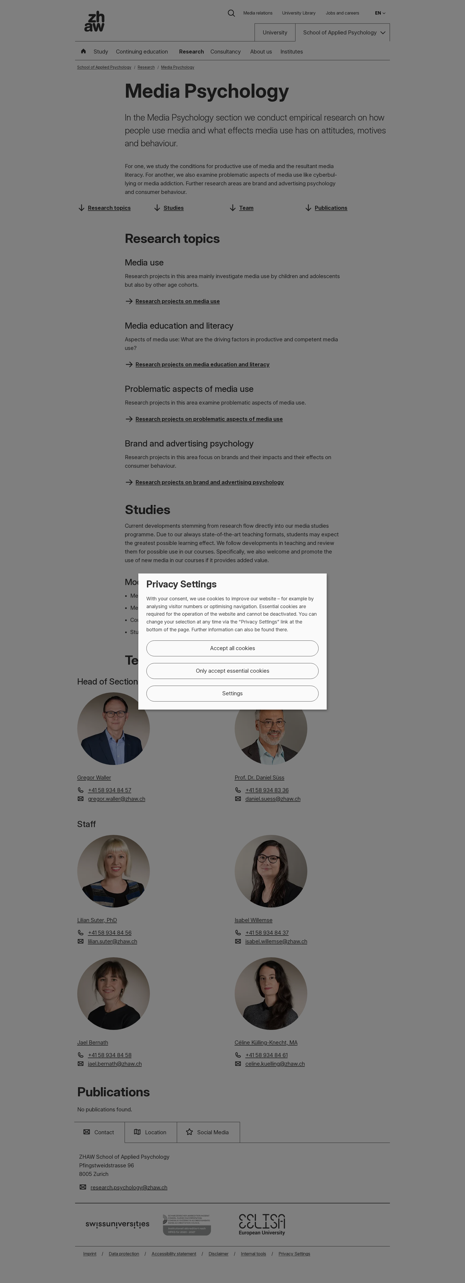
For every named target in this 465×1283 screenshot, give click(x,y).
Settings (232, 693)
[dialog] (232, 641)
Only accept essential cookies (232, 671)
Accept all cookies (232, 648)
